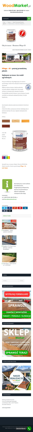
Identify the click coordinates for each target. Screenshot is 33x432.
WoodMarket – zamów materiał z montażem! (8, 231)
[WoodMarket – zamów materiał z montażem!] (9, 224)
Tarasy (29, 49)
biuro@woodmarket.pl (16, 12)
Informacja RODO (6, 407)
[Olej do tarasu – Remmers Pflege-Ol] (15, 42)
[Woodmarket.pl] (16, 5)
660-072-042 (12, 10)
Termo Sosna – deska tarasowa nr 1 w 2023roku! (9, 264)
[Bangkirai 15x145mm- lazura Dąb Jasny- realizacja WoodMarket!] (9, 240)
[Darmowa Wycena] (29, 428)
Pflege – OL (23, 166)
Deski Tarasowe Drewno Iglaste (19, 49)
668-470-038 (20, 10)
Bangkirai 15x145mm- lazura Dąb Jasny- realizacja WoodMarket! (9, 247)
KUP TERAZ (5, 168)
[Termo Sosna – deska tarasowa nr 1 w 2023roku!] (9, 257)
